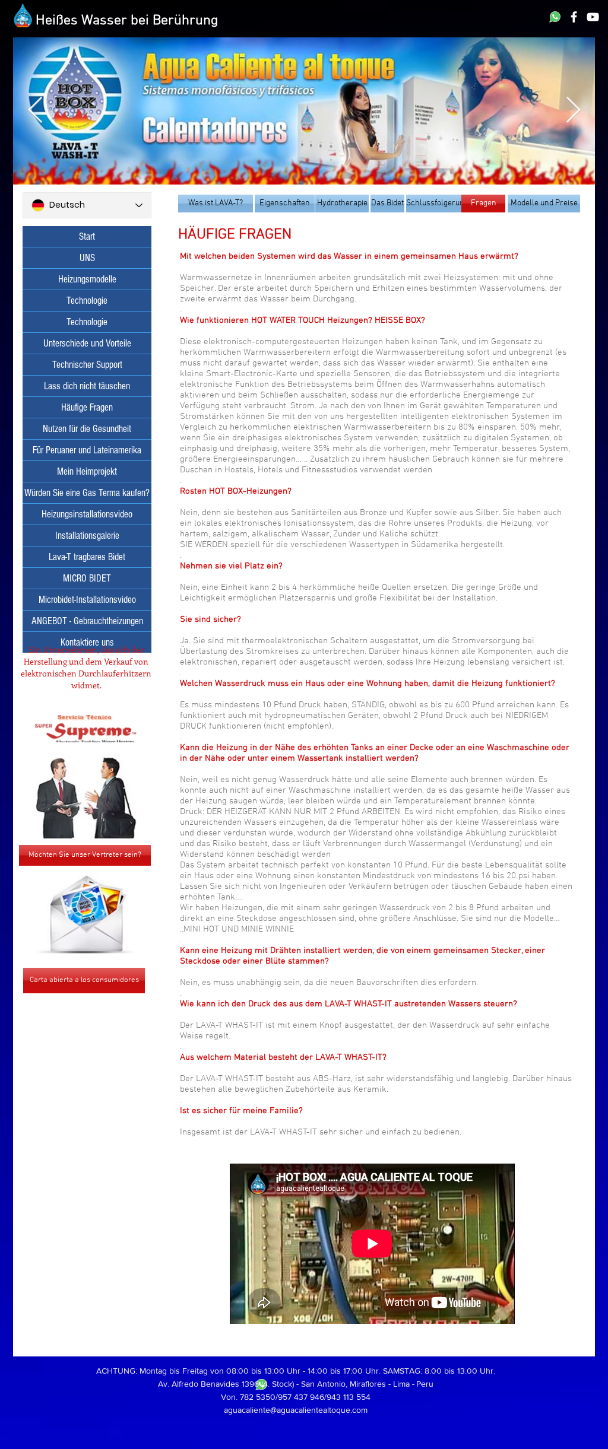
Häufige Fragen (87, 407)
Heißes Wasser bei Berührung (127, 20)
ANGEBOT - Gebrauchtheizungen (87, 621)
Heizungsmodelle (87, 279)
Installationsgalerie (87, 535)
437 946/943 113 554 (332, 1397)
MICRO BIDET (87, 578)
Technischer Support (87, 364)
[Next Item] (573, 111)
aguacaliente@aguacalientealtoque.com (296, 1410)
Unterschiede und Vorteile (87, 343)
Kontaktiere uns (87, 642)
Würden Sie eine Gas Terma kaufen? (87, 492)
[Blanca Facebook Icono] (573, 16)
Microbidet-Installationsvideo (87, 599)
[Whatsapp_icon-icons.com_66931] (554, 16)
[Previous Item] (35, 111)
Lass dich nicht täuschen (87, 386)
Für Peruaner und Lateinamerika (87, 450)
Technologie (86, 300)
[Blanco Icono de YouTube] (592, 16)
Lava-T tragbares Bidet (87, 557)
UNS (87, 257)
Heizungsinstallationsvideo (87, 514)
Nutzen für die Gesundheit (87, 428)
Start (87, 236)
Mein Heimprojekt (87, 471)
